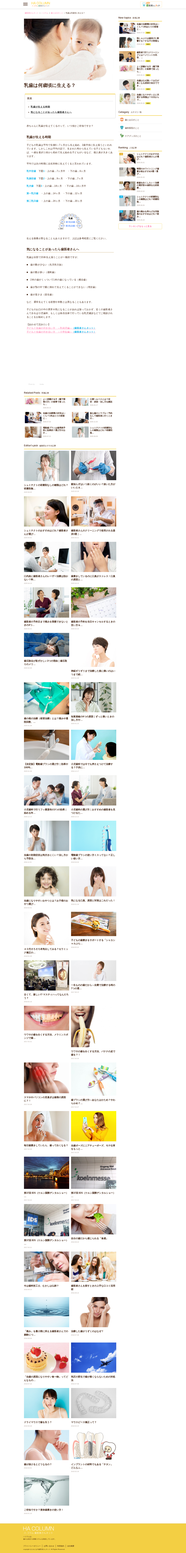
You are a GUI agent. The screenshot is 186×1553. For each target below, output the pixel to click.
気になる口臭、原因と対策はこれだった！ (93, 900)
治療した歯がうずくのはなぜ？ (87, 1331)
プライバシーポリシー (32, 1546)
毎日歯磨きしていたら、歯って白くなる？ (46, 1145)
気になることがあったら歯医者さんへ (51, 112)
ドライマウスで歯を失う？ (38, 1422)
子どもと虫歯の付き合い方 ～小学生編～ (49, 332)
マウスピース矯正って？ (84, 1422)
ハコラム (44, 13)
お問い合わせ (49, 1546)
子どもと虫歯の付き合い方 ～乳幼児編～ (49, 328)
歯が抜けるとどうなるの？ (38, 1464)
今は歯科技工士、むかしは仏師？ (41, 1285)
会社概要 (70, 1546)
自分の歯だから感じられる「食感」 (89, 1238)
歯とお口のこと (57, 13)
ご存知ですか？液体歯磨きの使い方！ (44, 1510)
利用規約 (60, 1546)
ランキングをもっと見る (140, 226)
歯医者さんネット (32, 13)
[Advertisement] (70, 360)
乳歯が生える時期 (40, 107)
